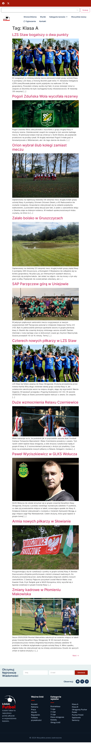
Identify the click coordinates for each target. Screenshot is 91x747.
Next (76, 655)
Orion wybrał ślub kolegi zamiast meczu (39, 147)
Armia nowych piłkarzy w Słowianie (41, 521)
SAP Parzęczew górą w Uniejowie (40, 284)
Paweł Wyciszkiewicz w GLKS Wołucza (44, 454)
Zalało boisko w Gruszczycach (37, 218)
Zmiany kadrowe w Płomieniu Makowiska (36, 592)
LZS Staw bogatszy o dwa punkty (40, 34)
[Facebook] (3, 3)
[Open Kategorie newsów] (67, 17)
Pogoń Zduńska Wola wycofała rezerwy (45, 96)
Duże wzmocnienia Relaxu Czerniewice (45, 402)
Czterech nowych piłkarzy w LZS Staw (44, 340)
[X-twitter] (8, 3)
